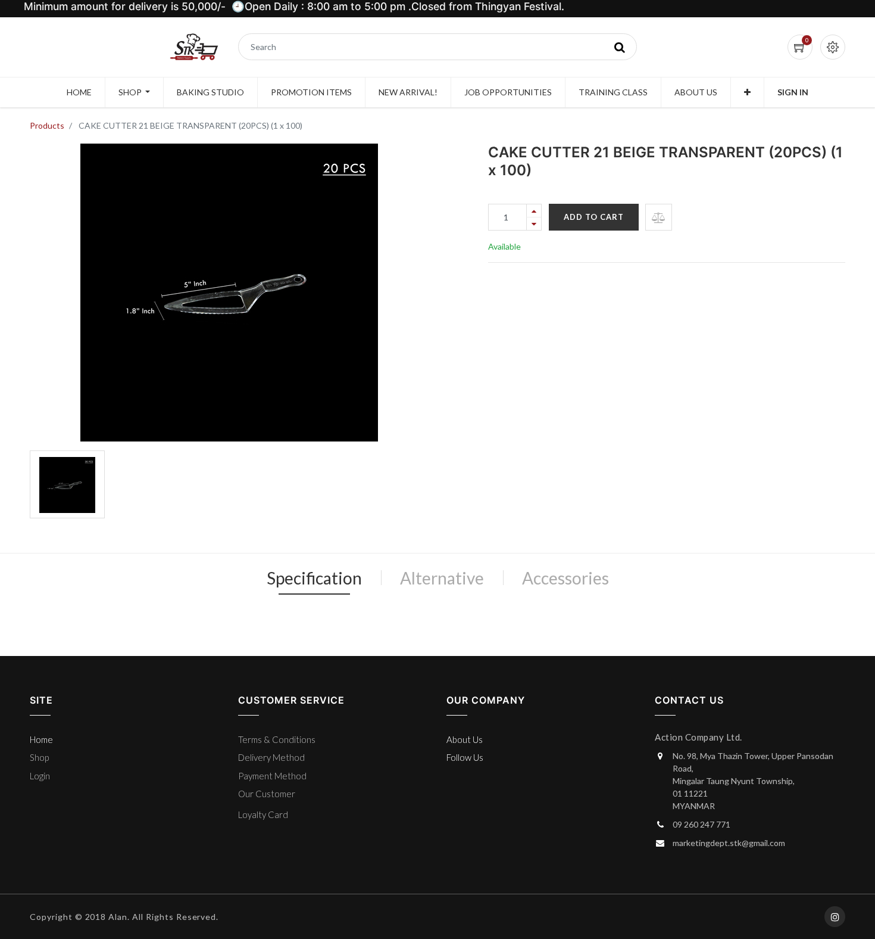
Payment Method (272, 775)
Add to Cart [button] (594, 217)
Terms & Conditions (276, 739)
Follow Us (464, 757)
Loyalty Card (263, 814)
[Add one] (534, 210)
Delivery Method (271, 757)
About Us (464, 739)
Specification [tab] (314, 578)
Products (47, 125)
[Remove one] (534, 223)
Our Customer (266, 793)
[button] (747, 92)
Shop (39, 757)
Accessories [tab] (565, 578)
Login (40, 775)
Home (41, 739)
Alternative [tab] (442, 578)
